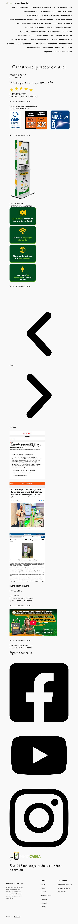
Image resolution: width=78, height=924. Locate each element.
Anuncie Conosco (23, 7)
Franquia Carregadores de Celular (33, 31)
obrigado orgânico (34, 47)
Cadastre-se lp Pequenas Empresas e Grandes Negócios (31, 19)
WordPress (17, 917)
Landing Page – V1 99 (44, 35)
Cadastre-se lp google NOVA (60, 15)
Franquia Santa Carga (22, 3)
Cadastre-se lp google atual (37, 15)
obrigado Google (65, 43)
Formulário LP (30, 27)
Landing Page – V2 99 (63, 35)
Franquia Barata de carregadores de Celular (54, 27)
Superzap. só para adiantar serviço (58, 52)
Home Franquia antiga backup (60, 31)
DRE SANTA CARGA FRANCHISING (29, 23)
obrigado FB (52, 43)
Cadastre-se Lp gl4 (64, 11)
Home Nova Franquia (26, 35)
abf (13, 7)
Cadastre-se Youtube (63, 19)
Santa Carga (67, 47)
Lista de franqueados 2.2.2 (61, 39)
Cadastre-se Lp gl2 (30, 11)
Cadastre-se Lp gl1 (64, 7)
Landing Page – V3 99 (19, 39)
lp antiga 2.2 (12, 43)
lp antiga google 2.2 (25, 43)
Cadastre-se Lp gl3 (47, 11)
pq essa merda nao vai (51, 47)
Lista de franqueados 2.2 (39, 39)
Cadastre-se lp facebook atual (43, 7)
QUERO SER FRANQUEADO (20, 101)
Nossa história (40, 43)
